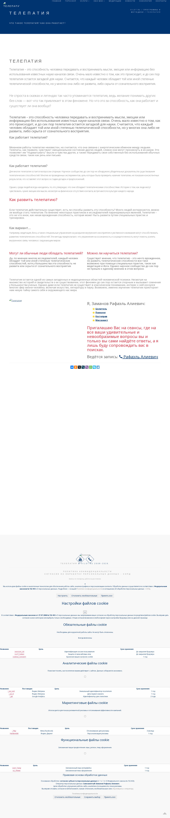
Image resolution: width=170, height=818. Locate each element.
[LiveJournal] (83, 367)
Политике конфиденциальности (89, 589)
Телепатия (69, 563)
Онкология (145, 1)
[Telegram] (98, 367)
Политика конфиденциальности (85, 793)
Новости (130, 1)
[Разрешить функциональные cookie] (85, 753)
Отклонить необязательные (84, 595)
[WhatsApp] (90, 367)
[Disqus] (85, 402)
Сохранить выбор (92, 797)
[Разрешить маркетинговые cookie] (85, 716)
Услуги (84, 1)
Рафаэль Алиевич (140, 356)
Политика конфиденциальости (87, 571)
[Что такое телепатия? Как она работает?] (15, 300)
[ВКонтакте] (72, 367)
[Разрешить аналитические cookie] (85, 676)
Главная (56, 1)
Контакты (161, 1)
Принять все (106, 595)
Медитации (115, 1)
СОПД (147, 589)
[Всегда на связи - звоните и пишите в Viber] (90, 559)
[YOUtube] (80, 559)
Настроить (63, 595)
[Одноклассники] (75, 367)
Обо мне (99, 1)
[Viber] (86, 367)
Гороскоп (70, 1)
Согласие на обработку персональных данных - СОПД (87, 574)
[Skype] (94, 367)
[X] (79, 367)
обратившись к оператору (122, 789)
